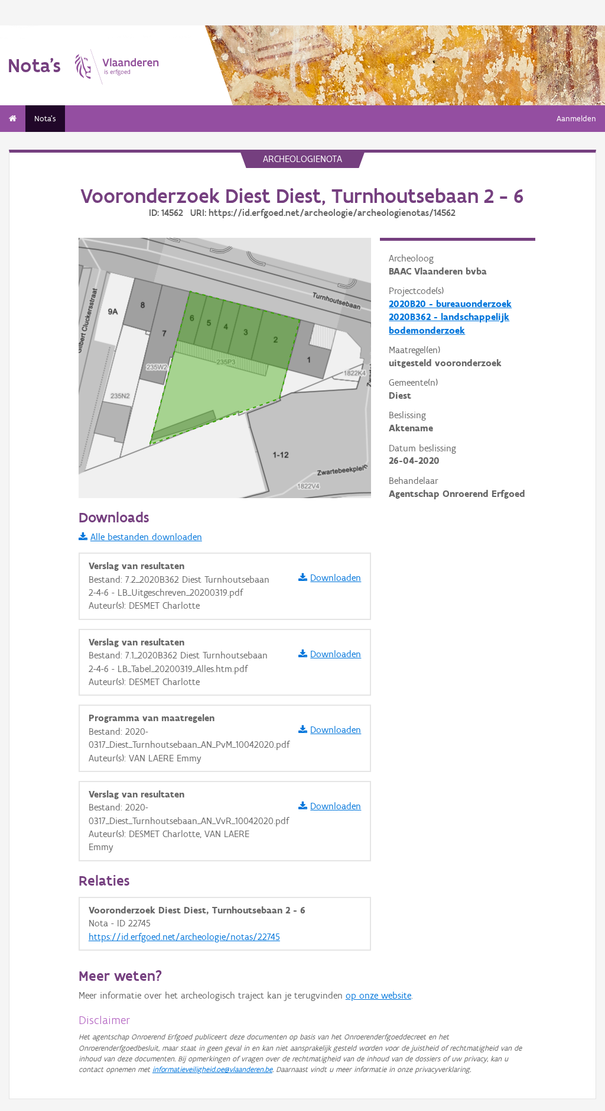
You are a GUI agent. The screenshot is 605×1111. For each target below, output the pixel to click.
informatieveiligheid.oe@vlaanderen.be (212, 1069)
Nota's (45, 119)
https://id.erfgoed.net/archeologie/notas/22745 (184, 936)
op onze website (378, 995)
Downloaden (335, 577)
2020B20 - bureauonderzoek (450, 303)
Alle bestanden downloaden (146, 536)
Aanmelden (576, 119)
